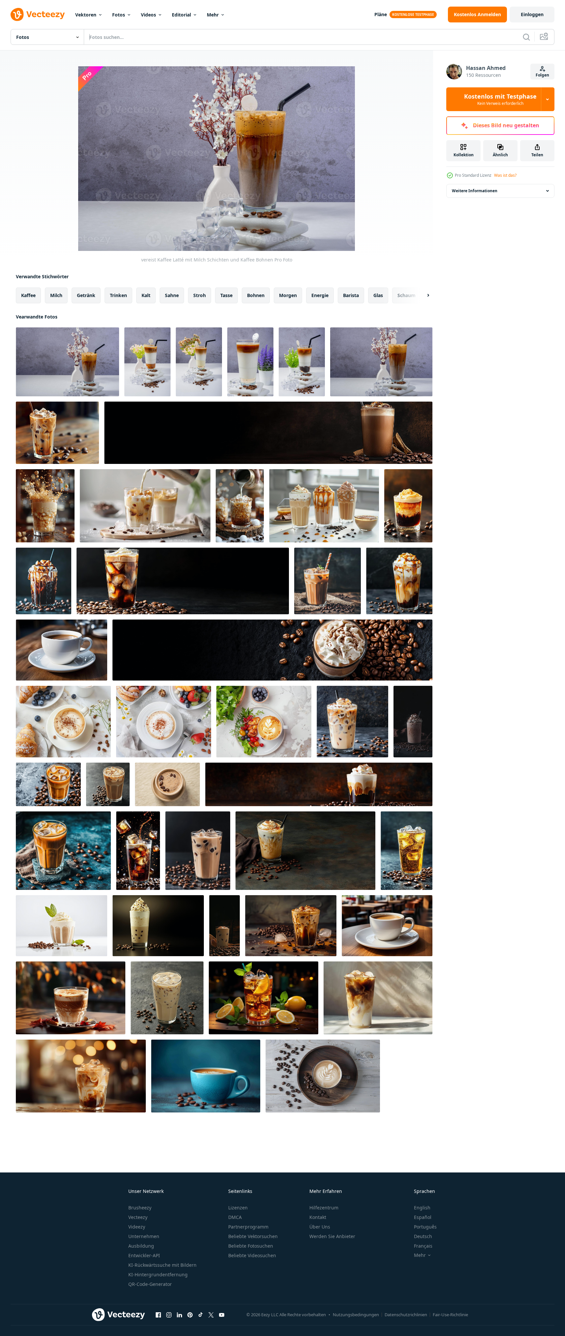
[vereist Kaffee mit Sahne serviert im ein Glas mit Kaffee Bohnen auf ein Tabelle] (305, 850)
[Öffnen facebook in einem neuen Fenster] (158, 1314)
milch (56, 295)
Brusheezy (139, 1207)
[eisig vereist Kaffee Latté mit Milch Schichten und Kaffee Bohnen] (67, 361)
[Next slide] (422, 295)
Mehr (213, 15)
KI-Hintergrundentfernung (158, 1274)
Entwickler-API (144, 1255)
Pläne (380, 14)
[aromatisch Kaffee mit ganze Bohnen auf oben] (167, 784)
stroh (199, 295)
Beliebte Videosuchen (252, 1255)
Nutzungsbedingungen (356, 1315)
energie (320, 295)
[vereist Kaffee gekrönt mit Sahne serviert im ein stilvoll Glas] (318, 784)
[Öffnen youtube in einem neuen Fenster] (221, 1314)
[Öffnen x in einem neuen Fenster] (211, 1314)
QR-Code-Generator (150, 1284)
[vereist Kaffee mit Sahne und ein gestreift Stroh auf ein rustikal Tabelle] (327, 581)
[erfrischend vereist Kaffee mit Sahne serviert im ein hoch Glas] (167, 997)
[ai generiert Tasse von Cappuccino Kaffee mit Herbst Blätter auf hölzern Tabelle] (70, 997)
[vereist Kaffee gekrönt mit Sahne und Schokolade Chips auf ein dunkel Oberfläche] (158, 925)
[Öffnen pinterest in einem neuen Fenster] (190, 1314)
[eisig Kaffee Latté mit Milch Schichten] (199, 361)
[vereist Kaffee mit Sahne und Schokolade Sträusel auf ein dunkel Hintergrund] (352, 721)
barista (351, 295)
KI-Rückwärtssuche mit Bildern (162, 1265)
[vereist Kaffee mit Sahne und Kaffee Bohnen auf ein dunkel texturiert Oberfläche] (48, 784)
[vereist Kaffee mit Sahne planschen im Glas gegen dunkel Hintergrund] (138, 850)
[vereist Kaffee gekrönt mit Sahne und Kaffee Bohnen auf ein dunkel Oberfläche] (272, 650)
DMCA (235, 1217)
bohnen (256, 295)
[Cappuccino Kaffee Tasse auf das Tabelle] (63, 721)
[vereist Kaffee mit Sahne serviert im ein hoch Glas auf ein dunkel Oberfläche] (108, 784)
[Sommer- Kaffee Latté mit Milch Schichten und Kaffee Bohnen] (250, 361)
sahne (172, 295)
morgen (288, 295)
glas (378, 295)
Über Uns (319, 1227)
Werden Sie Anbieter (332, 1236)
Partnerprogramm (248, 1227)
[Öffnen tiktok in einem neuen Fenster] (200, 1314)
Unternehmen (143, 1236)
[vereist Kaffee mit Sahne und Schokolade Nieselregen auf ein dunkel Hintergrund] (43, 581)
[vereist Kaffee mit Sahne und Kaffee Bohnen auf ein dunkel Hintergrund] (183, 581)
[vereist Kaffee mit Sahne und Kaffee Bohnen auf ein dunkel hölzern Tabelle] (268, 433)
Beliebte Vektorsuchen (253, 1236)
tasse (226, 295)
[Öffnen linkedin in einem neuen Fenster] (179, 1314)
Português (425, 1227)
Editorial (181, 15)
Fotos (118, 15)
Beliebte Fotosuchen (250, 1246)
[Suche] (526, 37)
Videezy (136, 1227)
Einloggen (532, 14)
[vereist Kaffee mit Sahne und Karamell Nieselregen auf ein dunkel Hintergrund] (399, 581)
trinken (118, 295)
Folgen (542, 75)
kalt (145, 295)
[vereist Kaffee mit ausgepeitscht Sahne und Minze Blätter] (61, 925)
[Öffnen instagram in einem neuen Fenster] (169, 1314)
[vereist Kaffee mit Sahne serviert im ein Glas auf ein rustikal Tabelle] (63, 850)
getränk (86, 295)
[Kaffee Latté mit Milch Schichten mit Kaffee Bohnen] (302, 361)
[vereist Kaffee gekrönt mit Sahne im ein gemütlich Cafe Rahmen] (408, 505)
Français (423, 1246)
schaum (406, 295)
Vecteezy (137, 1217)
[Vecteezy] (38, 14)
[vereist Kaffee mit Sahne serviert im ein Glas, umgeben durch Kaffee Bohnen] (406, 850)
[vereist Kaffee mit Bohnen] (57, 433)
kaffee (28, 295)
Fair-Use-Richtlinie (450, 1315)
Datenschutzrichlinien (406, 1315)
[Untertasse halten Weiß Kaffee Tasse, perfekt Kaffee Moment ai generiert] (61, 650)
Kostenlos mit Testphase (500, 99)
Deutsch (423, 1236)
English (422, 1207)
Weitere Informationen (474, 191)
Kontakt (317, 1217)
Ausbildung (141, 1246)
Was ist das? (505, 175)
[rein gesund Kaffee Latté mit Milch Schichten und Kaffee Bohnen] (147, 361)
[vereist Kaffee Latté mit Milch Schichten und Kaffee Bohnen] (381, 361)
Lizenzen (238, 1207)
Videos (148, 15)
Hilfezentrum (323, 1207)
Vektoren (85, 15)
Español (422, 1217)
